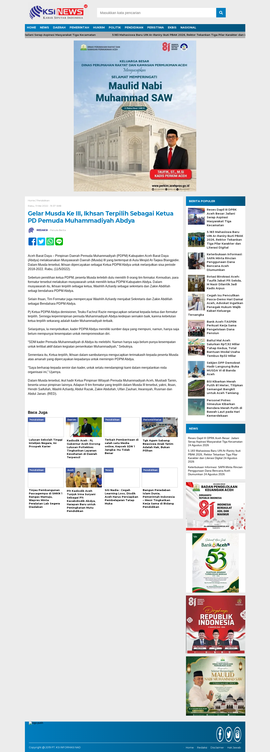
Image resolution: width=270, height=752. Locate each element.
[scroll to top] (257, 746)
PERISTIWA (155, 27)
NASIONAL (188, 27)
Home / (32, 200)
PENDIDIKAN (134, 27)
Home (190, 747)
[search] (221, 12)
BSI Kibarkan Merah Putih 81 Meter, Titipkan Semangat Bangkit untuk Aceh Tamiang (225, 387)
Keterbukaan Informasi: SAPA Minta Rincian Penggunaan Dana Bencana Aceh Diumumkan (224, 262)
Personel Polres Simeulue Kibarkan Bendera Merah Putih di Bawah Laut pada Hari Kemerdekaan (224, 408)
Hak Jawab (234, 747)
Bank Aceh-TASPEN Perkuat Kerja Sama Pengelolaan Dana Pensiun (221, 327)
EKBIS (172, 27)
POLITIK (115, 27)
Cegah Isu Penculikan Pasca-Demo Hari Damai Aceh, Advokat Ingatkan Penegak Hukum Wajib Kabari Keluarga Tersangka (215, 305)
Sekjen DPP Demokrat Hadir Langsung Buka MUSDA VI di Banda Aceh (223, 368)
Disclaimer (217, 747)
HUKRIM (99, 27)
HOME (31, 27)
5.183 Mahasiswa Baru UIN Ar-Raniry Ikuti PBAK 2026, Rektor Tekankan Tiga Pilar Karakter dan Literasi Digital (177, 35)
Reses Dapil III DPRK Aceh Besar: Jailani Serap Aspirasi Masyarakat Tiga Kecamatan (222, 217)
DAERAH (59, 27)
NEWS (44, 27)
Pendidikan (43, 200)
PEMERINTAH (79, 27)
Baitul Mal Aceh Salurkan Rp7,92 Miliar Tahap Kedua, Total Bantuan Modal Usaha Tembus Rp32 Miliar (223, 348)
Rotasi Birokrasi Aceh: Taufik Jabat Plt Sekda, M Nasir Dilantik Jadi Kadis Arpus (224, 282)
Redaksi (202, 747)
